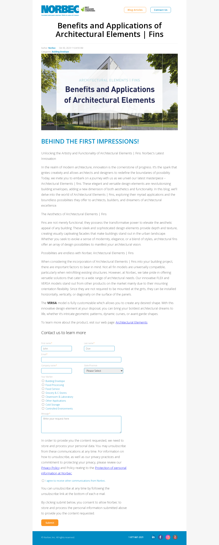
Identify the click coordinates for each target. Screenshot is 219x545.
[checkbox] (83, 395)
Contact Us (160, 9)
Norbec (52, 47)
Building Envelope (60, 51)
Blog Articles (135, 9)
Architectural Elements (131, 322)
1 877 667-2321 (136, 537)
